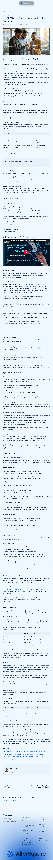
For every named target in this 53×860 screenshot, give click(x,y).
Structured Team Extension (28, 823)
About (40, 829)
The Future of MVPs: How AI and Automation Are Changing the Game (23, 756)
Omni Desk (41, 826)
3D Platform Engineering (27, 844)
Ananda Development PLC (16, 589)
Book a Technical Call (44, 843)
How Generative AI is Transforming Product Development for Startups (23, 754)
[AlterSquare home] (24, 3)
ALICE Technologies (32, 589)
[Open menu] (32, 3)
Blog (40, 836)
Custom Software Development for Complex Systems (28, 819)
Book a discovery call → (10, 163)
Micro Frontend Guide (44, 840)
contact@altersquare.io (38, 858)
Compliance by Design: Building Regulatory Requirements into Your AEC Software (27, 759)
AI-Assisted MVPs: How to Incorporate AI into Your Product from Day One (24, 751)
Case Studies (42, 833)
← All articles (6, 11)
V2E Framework (42, 817)
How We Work (42, 819)
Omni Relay (41, 824)
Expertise (41, 838)
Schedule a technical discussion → (11, 800)
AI (3, 59)
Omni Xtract (42, 822)
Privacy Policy (23, 858)
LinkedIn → (12, 772)
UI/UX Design (42, 831)
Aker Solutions (31, 286)
